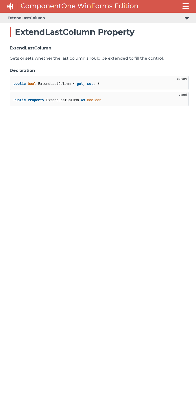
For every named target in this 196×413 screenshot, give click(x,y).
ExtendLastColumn (26, 18)
